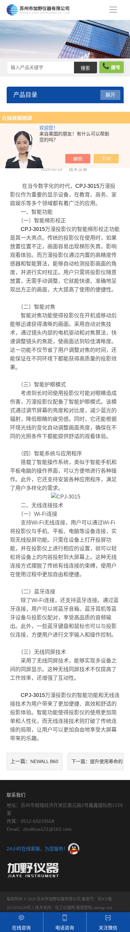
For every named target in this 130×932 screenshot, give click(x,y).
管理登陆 (84, 907)
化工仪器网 (65, 907)
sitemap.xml (102, 907)
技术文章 (78, 169)
